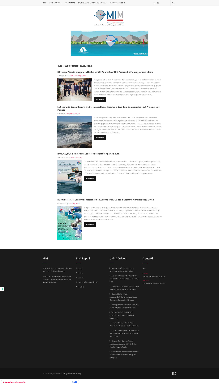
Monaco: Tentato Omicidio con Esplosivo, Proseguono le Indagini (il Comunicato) (122, 315)
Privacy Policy (67, 373)
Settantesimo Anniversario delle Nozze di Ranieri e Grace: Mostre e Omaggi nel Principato (124, 355)
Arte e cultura (55, 3)
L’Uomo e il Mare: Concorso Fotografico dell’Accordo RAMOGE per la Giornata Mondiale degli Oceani (105, 199)
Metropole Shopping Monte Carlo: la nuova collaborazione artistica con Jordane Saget (124, 279)
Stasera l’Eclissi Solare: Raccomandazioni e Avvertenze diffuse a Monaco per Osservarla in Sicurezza (123, 297)
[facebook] (154, 3)
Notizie (80, 277)
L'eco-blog (77, 76)
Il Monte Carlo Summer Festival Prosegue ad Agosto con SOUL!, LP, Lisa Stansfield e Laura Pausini (123, 344)
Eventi (71, 76)
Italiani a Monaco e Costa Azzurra (92, 3)
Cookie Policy (76, 373)
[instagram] (158, 3)
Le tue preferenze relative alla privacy (50, 382)
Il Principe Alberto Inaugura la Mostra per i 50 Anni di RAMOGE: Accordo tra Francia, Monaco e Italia (105, 71)
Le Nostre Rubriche (117, 3)
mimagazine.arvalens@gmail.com (154, 276)
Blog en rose (70, 3)
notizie (84, 76)
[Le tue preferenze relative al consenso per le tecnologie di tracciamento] (2, 289)
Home (44, 3)
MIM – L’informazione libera (87, 282)
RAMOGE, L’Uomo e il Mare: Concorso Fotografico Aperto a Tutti (88, 153)
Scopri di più (100, 99)
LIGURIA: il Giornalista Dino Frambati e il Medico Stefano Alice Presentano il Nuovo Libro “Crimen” (124, 333)
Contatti (81, 287)
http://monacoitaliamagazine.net (154, 283)
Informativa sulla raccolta (14, 382)
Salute (80, 273)
